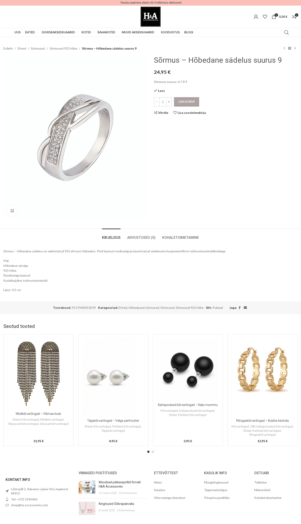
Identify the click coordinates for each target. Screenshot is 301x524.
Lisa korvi (186, 101)
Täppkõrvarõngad (113, 430)
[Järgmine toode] (295, 48)
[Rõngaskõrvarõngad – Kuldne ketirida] (262, 377)
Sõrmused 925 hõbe (63, 48)
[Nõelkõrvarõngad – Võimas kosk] (38, 374)
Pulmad (218, 307)
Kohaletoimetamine (268, 498)
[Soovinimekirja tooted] (264, 16)
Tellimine (260, 482)
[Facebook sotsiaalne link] (239, 308)
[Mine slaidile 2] (153, 452)
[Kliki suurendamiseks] (12, 210)
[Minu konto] (256, 16)
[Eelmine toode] (284, 48)
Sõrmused (38, 48)
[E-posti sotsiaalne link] (245, 308)
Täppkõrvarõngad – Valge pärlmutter (113, 420)
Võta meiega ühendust (170, 498)
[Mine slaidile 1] (148, 452)
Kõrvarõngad (30, 419)
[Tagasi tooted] (289, 48)
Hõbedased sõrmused (144, 307)
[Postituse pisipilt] (87, 487)
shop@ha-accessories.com (29, 505)
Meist (158, 482)
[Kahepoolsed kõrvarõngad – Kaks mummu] (187, 369)
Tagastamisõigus (215, 490)
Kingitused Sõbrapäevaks (116, 504)
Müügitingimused (216, 482)
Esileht (8, 48)
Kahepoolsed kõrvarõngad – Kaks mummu (188, 405)
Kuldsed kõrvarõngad (266, 430)
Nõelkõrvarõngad (51, 419)
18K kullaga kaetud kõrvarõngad (271, 426)
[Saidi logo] (151, 16)
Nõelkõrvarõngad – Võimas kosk (38, 414)
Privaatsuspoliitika (216, 498)
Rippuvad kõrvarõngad (23, 424)
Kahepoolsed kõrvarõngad (196, 410)
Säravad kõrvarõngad (54, 424)
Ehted (22, 48)
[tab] (111, 235)
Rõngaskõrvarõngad (262, 434)
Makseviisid (262, 490)
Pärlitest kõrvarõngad (126, 426)
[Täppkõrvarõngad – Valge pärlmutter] (113, 377)
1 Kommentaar (128, 493)
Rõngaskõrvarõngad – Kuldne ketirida (262, 420)
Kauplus (159, 490)
